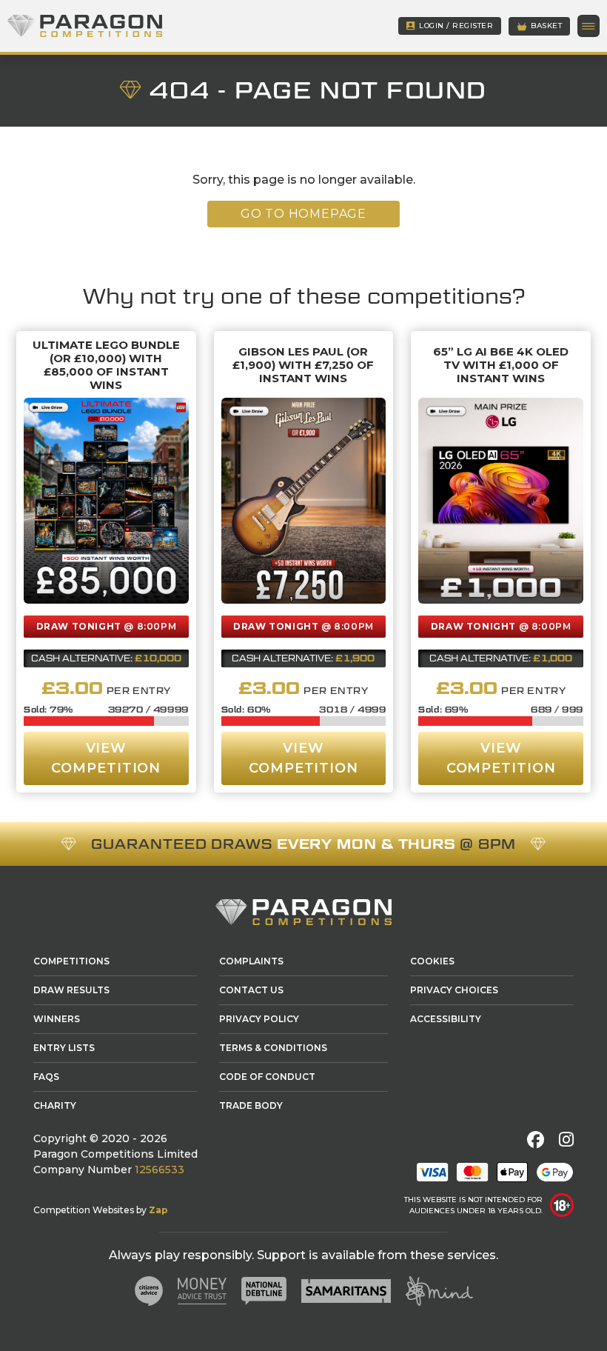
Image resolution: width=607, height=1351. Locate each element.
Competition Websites (83, 1209)
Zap (158, 1209)
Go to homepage (303, 214)
